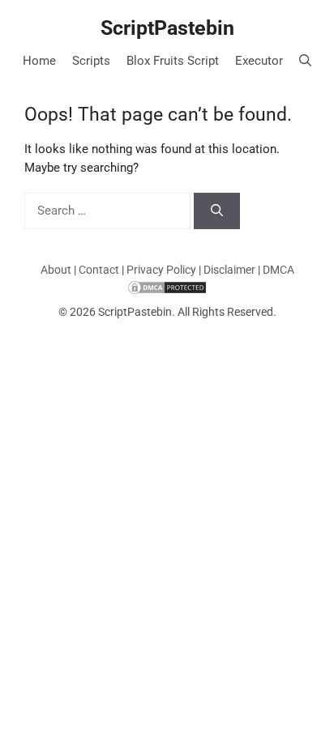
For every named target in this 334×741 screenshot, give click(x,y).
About (56, 269)
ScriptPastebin (167, 28)
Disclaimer (229, 269)
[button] (305, 60)
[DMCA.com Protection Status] (167, 286)
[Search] (217, 211)
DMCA (278, 269)
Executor (259, 60)
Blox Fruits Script (172, 60)
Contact (99, 269)
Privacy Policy (161, 269)
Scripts (91, 60)
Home (39, 60)
